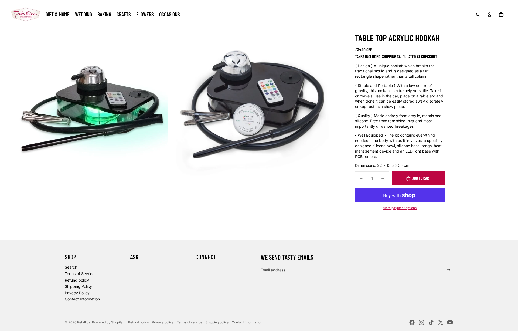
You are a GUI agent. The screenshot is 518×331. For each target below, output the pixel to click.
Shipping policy (217, 322)
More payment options (400, 208)
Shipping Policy (78, 286)
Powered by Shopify (107, 322)
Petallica (83, 322)
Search (71, 267)
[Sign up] (448, 270)
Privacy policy (163, 322)
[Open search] (478, 15)
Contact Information (82, 299)
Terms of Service (79, 273)
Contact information (247, 322)
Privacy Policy (77, 293)
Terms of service (189, 322)
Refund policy (77, 280)
